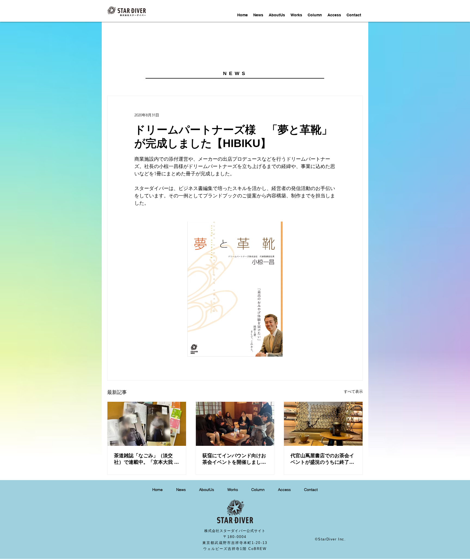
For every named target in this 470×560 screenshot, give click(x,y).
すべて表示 (353, 391)
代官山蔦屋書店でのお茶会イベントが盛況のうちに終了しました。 (322, 459)
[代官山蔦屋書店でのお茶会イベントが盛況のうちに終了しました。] (323, 424)
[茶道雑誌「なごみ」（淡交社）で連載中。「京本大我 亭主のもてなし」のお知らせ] (146, 424)
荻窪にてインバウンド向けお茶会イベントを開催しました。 (234, 459)
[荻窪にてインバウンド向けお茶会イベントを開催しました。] (235, 424)
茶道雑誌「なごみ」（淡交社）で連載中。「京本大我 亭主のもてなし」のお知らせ (146, 459)
